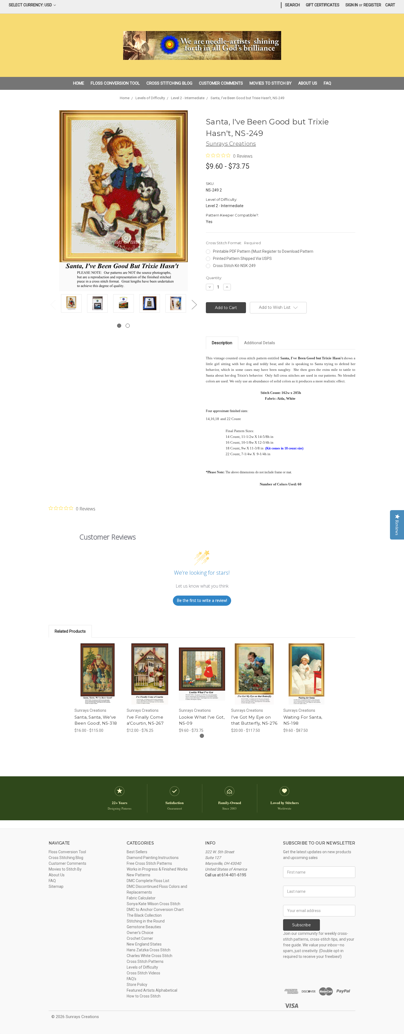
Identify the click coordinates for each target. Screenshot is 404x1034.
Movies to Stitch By (271, 83)
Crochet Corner (140, 938)
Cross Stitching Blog (169, 83)
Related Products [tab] (70, 631)
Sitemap (56, 886)
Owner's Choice (140, 932)
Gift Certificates (322, 5)
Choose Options (97, 679)
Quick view (97, 669)
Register (372, 5)
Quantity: (214, 278)
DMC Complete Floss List (148, 881)
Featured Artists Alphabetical (152, 990)
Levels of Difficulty (142, 967)
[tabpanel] (71, 304)
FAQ (327, 83)
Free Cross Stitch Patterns (149, 863)
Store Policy (137, 984)
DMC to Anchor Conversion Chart (155, 909)
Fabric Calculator (141, 898)
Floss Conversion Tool (115, 83)
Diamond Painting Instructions (153, 857)
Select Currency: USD (31, 5)
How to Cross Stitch (144, 996)
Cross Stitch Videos (143, 973)
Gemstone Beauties (144, 927)
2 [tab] (128, 326)
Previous (52, 304)
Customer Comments (221, 83)
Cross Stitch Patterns (145, 961)
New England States (144, 944)
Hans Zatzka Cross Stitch (148, 950)
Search (292, 5)
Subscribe (301, 924)
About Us (307, 83)
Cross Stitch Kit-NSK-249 (234, 265)
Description (222, 342)
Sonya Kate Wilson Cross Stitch (153, 904)
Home (78, 83)
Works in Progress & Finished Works (157, 869)
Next (194, 304)
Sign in (351, 5)
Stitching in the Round (146, 921)
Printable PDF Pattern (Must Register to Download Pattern (263, 251)
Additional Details (259, 342)
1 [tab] (119, 326)
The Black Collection (144, 915)
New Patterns (138, 875)
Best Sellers (137, 852)
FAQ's (131, 979)
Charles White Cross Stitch (149, 956)
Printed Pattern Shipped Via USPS (242, 258)
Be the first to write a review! (202, 600)
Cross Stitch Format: (233, 243)
